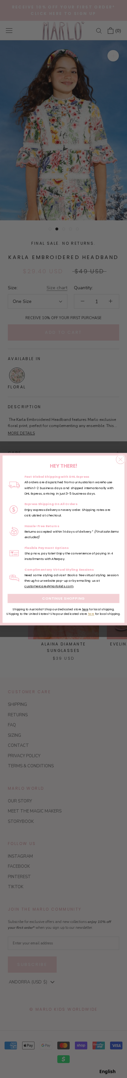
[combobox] (107, 1071)
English (107, 1071)
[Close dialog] (120, 459)
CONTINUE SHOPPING (63, 598)
